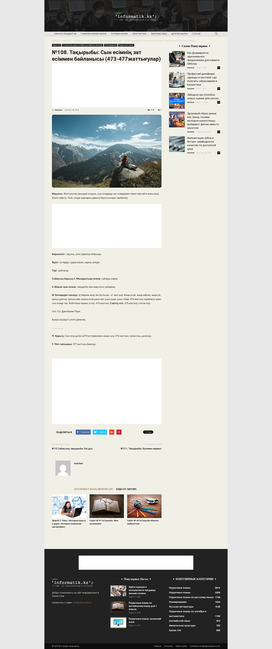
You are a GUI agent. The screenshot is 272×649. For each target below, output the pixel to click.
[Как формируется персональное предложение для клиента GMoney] (177, 59)
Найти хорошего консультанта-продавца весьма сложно (142, 590)
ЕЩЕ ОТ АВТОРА (126, 489)
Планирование (110, 45)
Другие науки (179, 33)
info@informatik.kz (82, 602)
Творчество (139, 33)
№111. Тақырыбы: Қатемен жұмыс (141, 448)
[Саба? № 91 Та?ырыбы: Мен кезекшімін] (107, 506)
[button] (216, 34)
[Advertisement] (107, 85)
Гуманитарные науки (93, 33)
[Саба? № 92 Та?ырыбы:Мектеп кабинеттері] (144, 506)
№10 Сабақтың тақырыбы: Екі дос (72, 448)
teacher (58, 110)
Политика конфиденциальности (205, 646)
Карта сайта (181, 646)
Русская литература (181, 606)
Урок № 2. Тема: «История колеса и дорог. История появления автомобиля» (69, 523)
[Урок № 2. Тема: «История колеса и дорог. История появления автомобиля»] (69, 506)
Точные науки (119, 33)
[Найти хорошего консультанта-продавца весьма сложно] (118, 590)
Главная (157, 646)
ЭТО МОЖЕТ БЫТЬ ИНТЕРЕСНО (93, 489)
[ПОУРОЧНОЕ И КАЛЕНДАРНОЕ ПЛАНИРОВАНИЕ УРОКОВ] (136, 16)
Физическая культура (182, 625)
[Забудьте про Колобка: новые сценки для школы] (177, 101)
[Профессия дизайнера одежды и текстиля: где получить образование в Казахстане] (177, 80)
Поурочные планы (126, 45)
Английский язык (179, 620)
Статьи (196, 33)
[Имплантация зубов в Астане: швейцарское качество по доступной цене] (177, 144)
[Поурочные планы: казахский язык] (118, 622)
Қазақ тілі (66, 40)
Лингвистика (159, 33)
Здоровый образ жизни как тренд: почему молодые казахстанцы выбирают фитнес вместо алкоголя (203, 120)
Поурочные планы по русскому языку (191, 597)
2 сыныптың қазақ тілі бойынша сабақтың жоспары (97, 40)
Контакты (168, 646)
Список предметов (65, 33)
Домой (55, 40)
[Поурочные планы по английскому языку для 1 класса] (118, 606)
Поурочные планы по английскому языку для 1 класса (143, 606)
